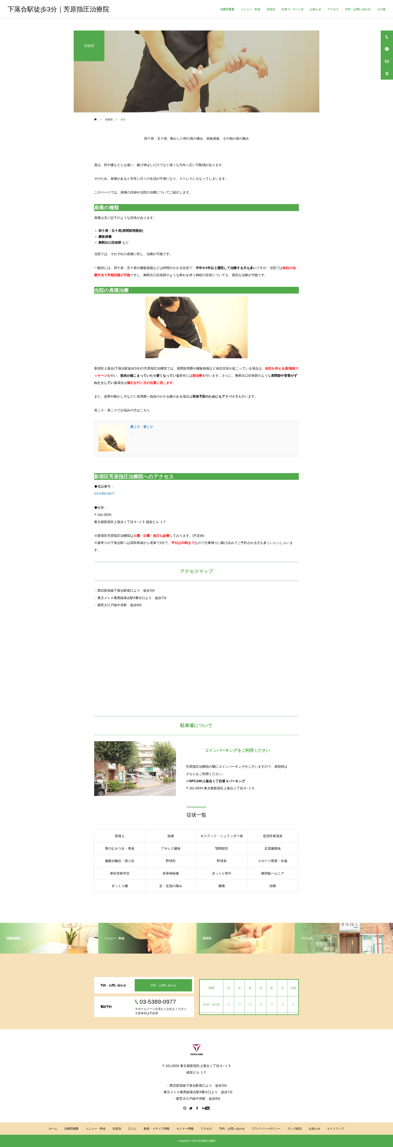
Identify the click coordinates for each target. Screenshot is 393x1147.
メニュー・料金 (251, 9)
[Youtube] (205, 1108)
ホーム (53, 1128)
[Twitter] (191, 1108)
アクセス (333, 9)
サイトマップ (335, 1128)
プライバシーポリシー (266, 1128)
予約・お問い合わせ (358, 9)
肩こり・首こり (141, 426)
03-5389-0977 (104, 493)
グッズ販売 (294, 1128)
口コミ (132, 1128)
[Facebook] (197, 1108)
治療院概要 (227, 9)
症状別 (271, 9)
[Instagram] (185, 1108)
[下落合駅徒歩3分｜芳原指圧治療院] (196, 1050)
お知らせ (315, 9)
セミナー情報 (185, 1128)
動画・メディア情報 (156, 1128)
